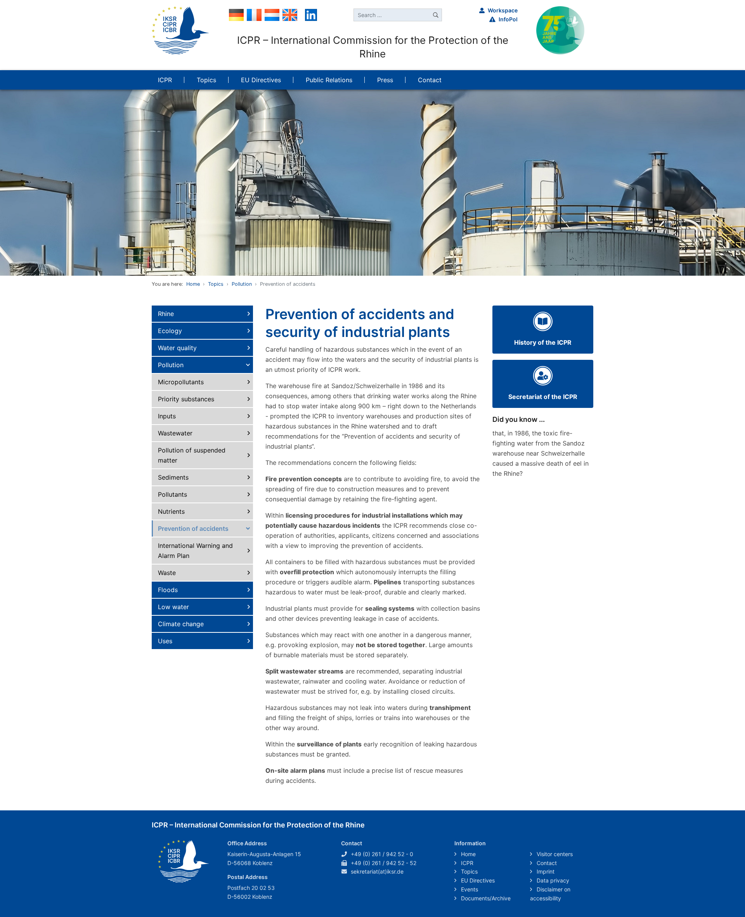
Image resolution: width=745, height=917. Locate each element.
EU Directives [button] (261, 80)
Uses (165, 641)
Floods (168, 590)
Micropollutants (181, 382)
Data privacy (552, 880)
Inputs (167, 416)
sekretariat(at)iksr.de (377, 871)
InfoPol (508, 19)
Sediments (173, 477)
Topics (216, 284)
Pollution (242, 284)
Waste (167, 573)
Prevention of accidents (193, 528)
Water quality (177, 348)
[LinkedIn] (311, 14)
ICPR (466, 863)
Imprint (544, 871)
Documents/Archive (485, 898)
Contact (546, 863)
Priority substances (186, 399)
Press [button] (385, 80)
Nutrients (171, 511)
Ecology (170, 331)
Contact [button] (430, 80)
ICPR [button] (165, 80)
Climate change (181, 624)
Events (468, 889)
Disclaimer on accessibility (550, 893)
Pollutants (172, 494)
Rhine (166, 314)
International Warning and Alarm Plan (195, 551)
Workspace (503, 10)
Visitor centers (554, 854)
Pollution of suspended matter (191, 455)
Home (193, 284)
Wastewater (175, 433)
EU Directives (477, 880)
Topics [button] (206, 80)
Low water (173, 607)
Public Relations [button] (329, 80)
